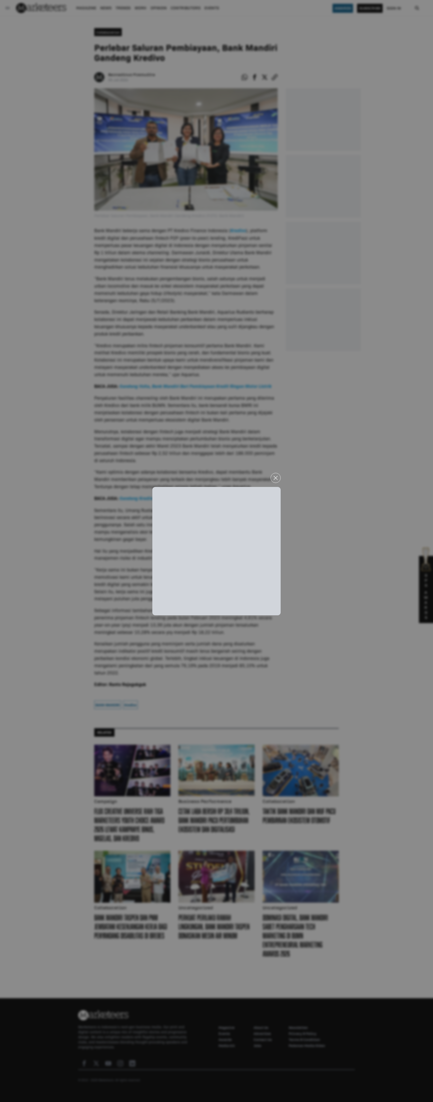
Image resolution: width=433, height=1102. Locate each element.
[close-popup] (276, 478)
